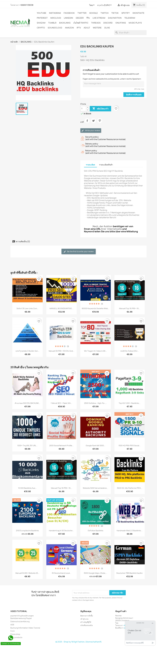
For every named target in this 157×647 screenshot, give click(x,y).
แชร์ (87, 122)
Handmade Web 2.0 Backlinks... (129, 530)
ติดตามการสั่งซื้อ (86, 616)
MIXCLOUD (55, 18)
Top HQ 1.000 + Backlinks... (129, 403)
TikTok (115, 13)
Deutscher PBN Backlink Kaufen (129, 573)
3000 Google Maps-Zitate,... (95, 573)
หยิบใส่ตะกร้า (100, 108)
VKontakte (138, 13)
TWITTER (82, 13)
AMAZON (69, 27)
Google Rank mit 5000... (95, 445)
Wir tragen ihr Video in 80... (95, 351)
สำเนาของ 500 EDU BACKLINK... (27, 403)
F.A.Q (12, 631)
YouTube (41, 13)
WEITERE (97, 27)
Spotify (125, 13)
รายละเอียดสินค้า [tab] (106, 164)
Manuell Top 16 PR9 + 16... (129, 308)
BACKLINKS (65, 22)
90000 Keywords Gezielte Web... (95, 308)
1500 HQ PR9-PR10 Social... (129, 445)
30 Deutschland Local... (61, 573)
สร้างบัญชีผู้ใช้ (85, 622)
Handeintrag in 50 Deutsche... (61, 530)
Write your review (92, 130)
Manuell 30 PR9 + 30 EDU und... (61, 351)
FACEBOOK (69, 13)
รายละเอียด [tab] (90, 164)
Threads (96, 22)
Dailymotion (115, 18)
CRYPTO (41, 27)
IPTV (79, 27)
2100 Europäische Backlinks (27, 530)
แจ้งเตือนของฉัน (86, 625)
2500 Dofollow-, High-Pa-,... (95, 403)
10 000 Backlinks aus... (27, 488)
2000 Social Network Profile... (61, 445)
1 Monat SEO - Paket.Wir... (61, 403)
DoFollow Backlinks (95, 530)
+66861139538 (26, 5)
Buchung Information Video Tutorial (25, 628)
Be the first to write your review (80, 251)
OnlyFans (120, 22)
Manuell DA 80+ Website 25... (27, 573)
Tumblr (52, 22)
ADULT (87, 27)
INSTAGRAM (55, 13)
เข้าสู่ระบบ (84, 619)
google (93, 13)
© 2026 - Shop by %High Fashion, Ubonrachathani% (78, 642)
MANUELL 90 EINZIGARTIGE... (61, 308)
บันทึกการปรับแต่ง (134, 94)
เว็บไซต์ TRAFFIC (80, 22)
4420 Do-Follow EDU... (129, 351)
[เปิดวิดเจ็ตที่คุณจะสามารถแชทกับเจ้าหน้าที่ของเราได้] (140, 633)
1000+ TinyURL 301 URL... (27, 445)
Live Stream (99, 18)
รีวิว (88, 18)
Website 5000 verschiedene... (95, 488)
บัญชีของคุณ (85, 611)
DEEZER (80, 18)
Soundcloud (55, 27)
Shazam (41, 22)
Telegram (129, 18)
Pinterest (42, 18)
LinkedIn (68, 18)
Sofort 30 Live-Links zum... (27, 308)
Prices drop (15, 634)
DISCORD (108, 22)
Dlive (107, 27)
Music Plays (135, 22)
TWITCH (105, 13)
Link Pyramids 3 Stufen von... (27, 351)
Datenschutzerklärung (20, 621)
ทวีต (93, 122)
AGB (12, 624)
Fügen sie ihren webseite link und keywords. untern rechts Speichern (112, 79)
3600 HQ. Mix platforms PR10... (129, 488)
